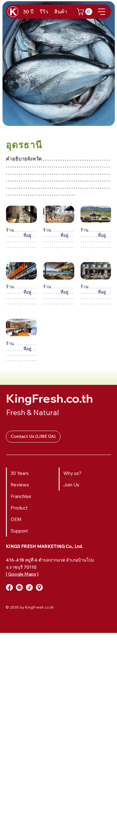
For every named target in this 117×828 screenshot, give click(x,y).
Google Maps (22, 574)
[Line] (19, 587)
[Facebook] (9, 587)
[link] (85, 11)
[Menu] (102, 12)
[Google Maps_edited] (39, 587)
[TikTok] (29, 587)
